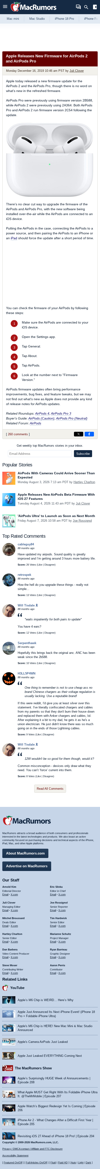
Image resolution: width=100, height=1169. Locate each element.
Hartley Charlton (84, 482)
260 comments (18, 434)
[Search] (87, 7)
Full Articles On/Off (36, 1162)
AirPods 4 (42, 413)
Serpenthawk (27, 643)
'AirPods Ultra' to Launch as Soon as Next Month (56, 516)
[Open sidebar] (95, 7)
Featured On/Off (13, 1162)
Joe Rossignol (82, 520)
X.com (14, 894)
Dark (88, 1162)
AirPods (35, 423)
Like (40, 564)
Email (5, 894)
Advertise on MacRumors (26, 866)
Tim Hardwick (58, 918)
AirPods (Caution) (41, 418)
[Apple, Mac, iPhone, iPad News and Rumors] (33, 12)
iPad (14, 238)
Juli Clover (77, 70)
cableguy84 (26, 544)
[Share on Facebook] (89, 434)
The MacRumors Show (33, 1068)
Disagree (49, 564)
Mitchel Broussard (13, 918)
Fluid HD (63, 1162)
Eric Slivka (56, 886)
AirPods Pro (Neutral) (71, 418)
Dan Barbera (9, 949)
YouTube (17, 988)
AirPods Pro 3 (61, 413)
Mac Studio (37, 18)
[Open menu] (5, 7)
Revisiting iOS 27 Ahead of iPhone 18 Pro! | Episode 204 (56, 1136)
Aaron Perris (57, 965)
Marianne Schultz (60, 934)
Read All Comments (50, 788)
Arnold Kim (9, 886)
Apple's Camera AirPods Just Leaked (43, 1042)
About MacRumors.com (25, 853)
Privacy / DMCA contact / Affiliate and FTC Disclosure (32, 1148)
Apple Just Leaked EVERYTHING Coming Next (50, 1056)
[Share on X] (78, 434)
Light (80, 1162)
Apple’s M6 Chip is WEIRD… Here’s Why (45, 1000)
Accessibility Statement (15, 1155)
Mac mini (13, 18)
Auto (73, 1162)
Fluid (53, 1162)
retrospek (24, 574)
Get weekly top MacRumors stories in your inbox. (50, 445)
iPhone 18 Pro (64, 18)
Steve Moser (9, 965)
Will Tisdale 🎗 (28, 605)
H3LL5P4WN (26, 673)
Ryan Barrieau (58, 949)
